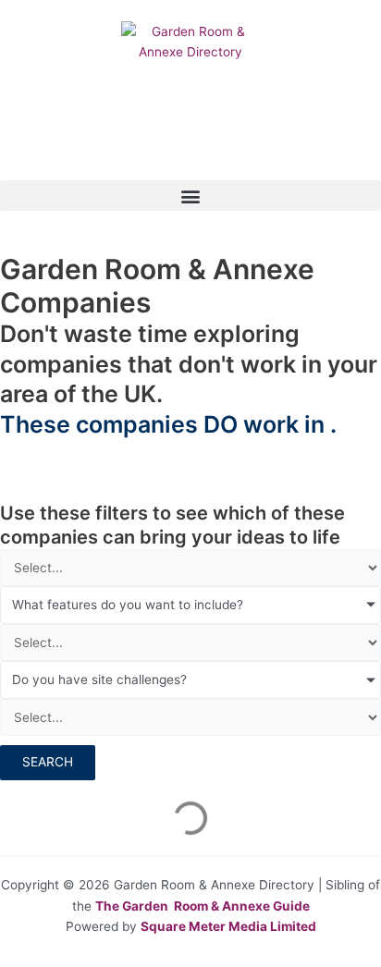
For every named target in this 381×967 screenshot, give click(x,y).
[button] (190, 195)
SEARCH (47, 761)
